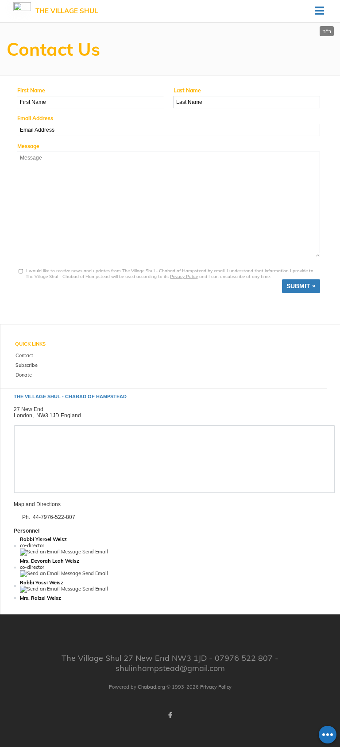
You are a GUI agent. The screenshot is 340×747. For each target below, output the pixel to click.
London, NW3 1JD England (47, 415)
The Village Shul (66, 11)
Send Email (94, 552)
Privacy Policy (184, 276)
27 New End (28, 409)
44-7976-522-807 (54, 517)
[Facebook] (170, 715)
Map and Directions (37, 504)
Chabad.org (151, 687)
